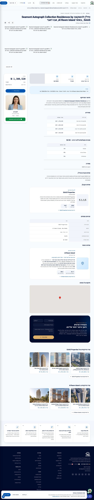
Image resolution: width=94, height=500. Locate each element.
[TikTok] (79, 474)
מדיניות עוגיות (18, 474)
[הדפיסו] (5, 22)
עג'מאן (39, 465)
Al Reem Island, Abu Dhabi (82, 23)
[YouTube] (82, 474)
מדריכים (59, 470)
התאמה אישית (16, 495)
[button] (60, 298)
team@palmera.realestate (84, 469)
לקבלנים (39, 484)
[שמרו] (12, 22)
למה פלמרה (59, 3)
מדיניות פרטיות (17, 472)
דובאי (40, 455)
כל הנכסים (59, 455)
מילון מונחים (58, 465)
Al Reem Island (73, 8)
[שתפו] (9, 22)
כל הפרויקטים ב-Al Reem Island (81, 412)
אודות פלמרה (38, 474)
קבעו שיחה (3, 3)
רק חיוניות (24, 495)
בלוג (53, 3)
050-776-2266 (87, 467)
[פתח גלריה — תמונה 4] (40, 58)
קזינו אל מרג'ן (18, 458)
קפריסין (76, 464)
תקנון (19, 469)
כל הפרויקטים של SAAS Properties (80, 376)
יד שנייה (59, 463)
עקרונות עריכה (17, 479)
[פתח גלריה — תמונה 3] (15, 36)
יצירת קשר (38, 489)
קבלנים (66, 3)
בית (89, 8)
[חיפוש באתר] (33, 3)
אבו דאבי (80, 8)
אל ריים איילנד (18, 463)
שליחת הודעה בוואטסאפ (14, 119)
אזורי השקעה (75, 3)
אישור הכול (6, 495)
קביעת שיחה (16, 91)
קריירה (39, 487)
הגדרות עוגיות (18, 482)
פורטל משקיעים (37, 477)
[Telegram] (72, 474)
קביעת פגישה (87, 471)
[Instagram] (89, 474)
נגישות (19, 477)
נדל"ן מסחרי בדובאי (17, 460)
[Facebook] (85, 474)
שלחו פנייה (44, 337)
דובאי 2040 (59, 478)
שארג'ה (39, 463)
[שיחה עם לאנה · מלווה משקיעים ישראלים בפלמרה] (90, 491)
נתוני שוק (59, 475)
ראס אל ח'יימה (38, 460)
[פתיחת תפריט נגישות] (3, 496)
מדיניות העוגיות (56, 496)
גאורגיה (69, 464)
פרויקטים (83, 3)
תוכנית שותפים (38, 479)
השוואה (59, 473)
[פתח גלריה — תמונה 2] (40, 36)
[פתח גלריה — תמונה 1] (71, 47)
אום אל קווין (38, 468)
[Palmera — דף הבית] (92, 3)
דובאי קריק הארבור (17, 455)
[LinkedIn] (76, 474)
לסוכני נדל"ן (38, 482)
